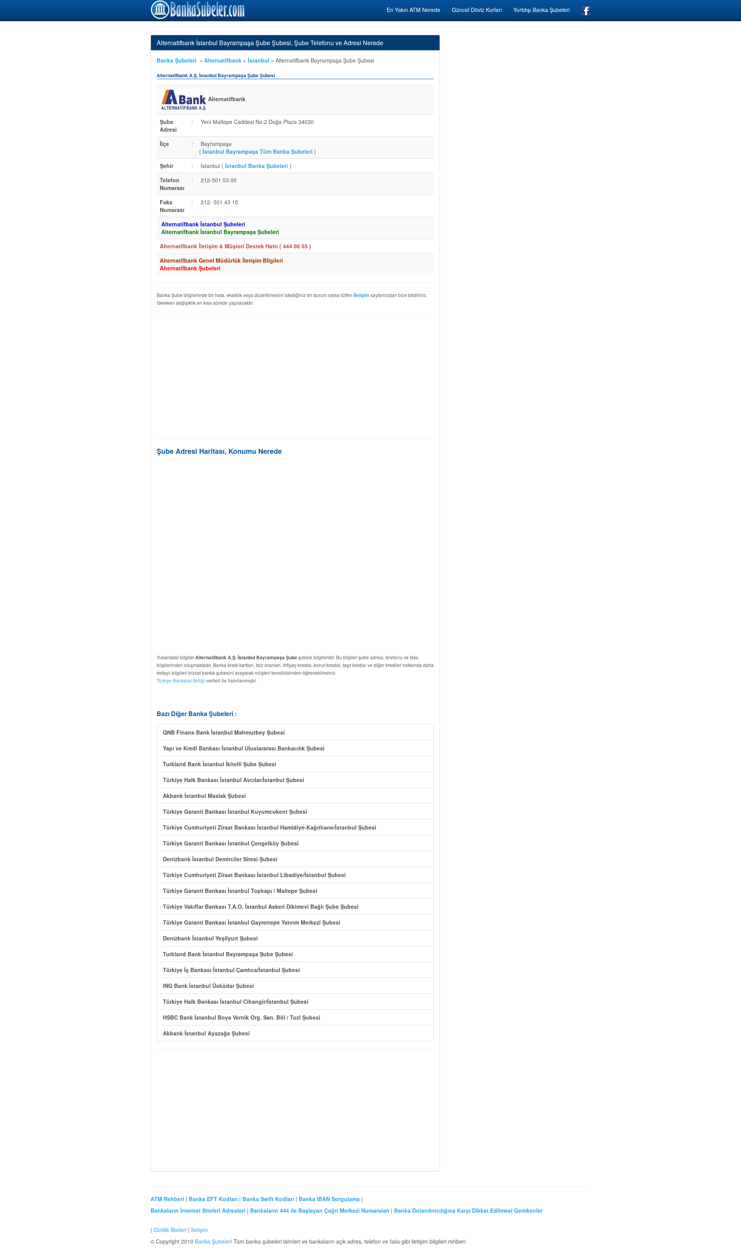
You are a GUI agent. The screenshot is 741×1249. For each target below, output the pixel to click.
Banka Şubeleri (176, 60)
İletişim (199, 1230)
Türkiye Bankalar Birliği (181, 680)
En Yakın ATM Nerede (413, 10)
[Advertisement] (295, 376)
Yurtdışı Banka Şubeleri (541, 10)
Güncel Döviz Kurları (477, 10)
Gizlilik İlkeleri (170, 1230)
